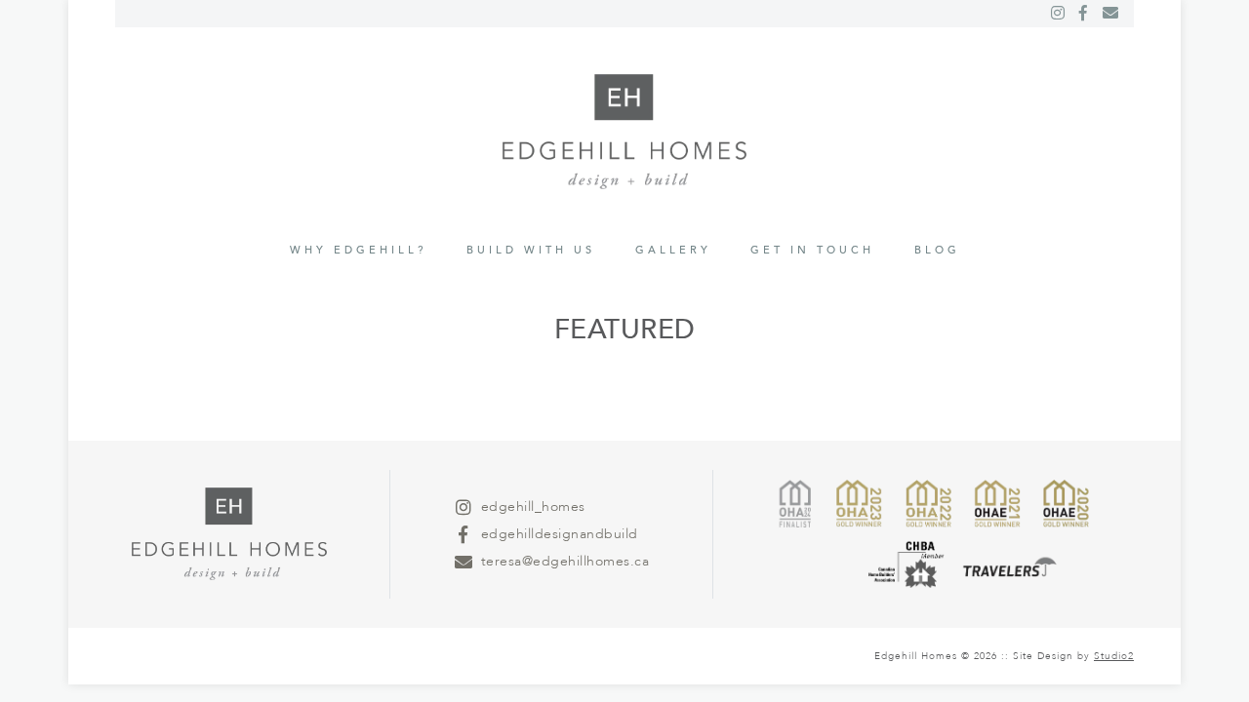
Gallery (673, 250)
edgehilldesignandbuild (559, 534)
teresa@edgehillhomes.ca (565, 561)
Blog (937, 250)
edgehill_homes (533, 506)
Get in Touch (812, 250)
